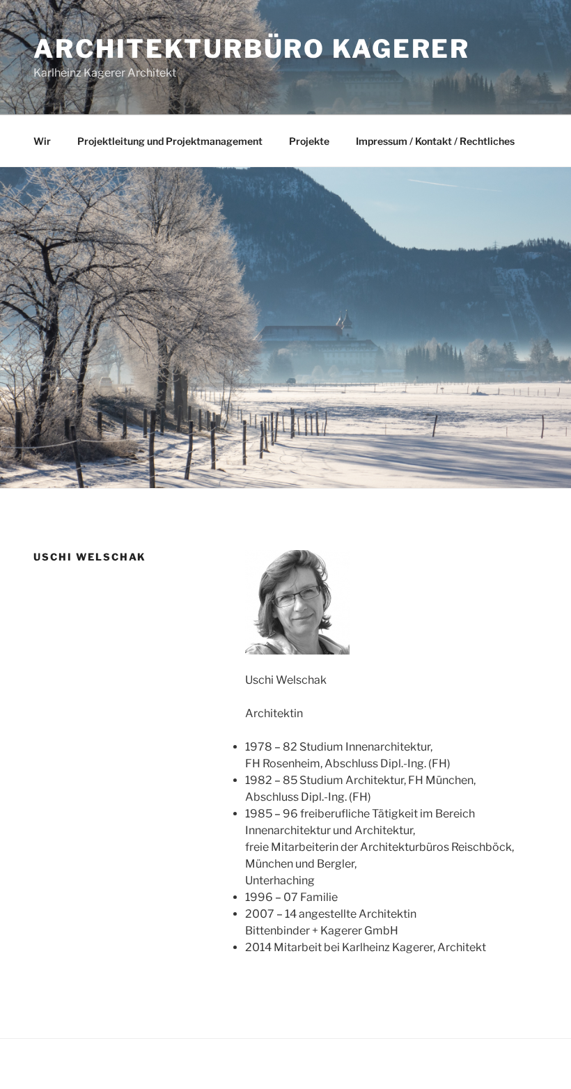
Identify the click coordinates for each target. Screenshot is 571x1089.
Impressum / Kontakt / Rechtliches (435, 141)
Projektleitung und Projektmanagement (170, 141)
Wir (42, 141)
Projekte (309, 141)
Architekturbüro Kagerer (251, 48)
